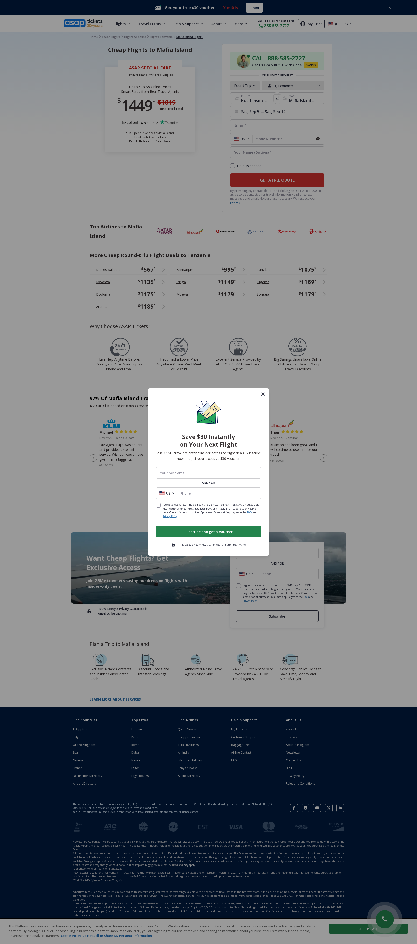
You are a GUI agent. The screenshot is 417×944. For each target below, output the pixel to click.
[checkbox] (158, 505)
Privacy (202, 544)
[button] (167, 493)
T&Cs (249, 512)
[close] (263, 394)
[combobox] (208, 473)
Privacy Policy (170, 516)
